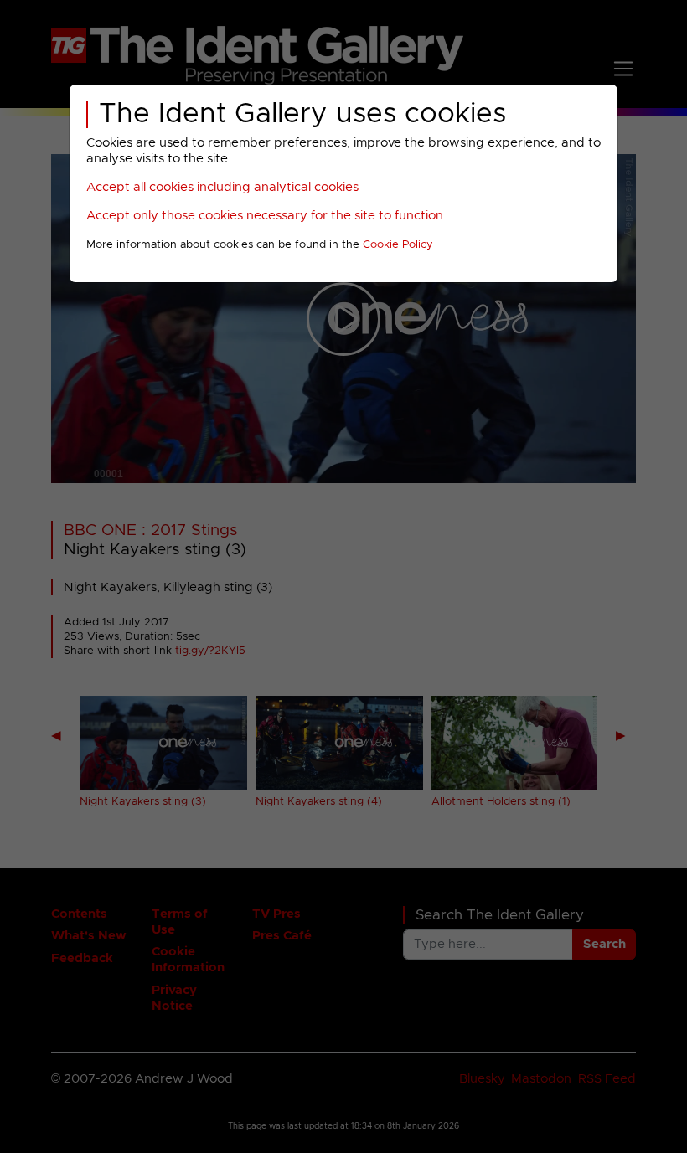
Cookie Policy (398, 244)
